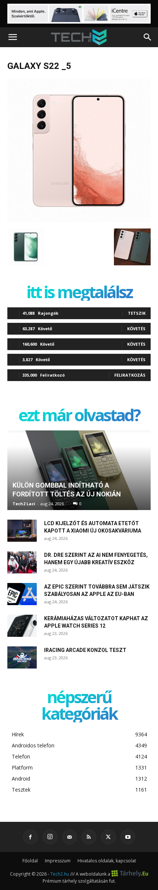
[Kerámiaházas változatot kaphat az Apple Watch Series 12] (22, 626)
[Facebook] (30, 837)
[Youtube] (128, 837)
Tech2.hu (59, 873)
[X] (108, 837)
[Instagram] (50, 837)
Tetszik (137, 313)
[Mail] (69, 837)
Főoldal (30, 861)
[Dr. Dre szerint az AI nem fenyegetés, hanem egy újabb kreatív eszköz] (22, 562)
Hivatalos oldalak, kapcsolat (107, 861)
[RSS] (89, 837)
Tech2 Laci (23, 503)
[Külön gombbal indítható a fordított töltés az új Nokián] (79, 470)
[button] (12, 37)
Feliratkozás (130, 375)
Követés (136, 328)
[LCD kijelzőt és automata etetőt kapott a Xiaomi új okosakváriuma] (22, 531)
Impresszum (58, 861)
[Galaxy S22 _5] (79, 221)
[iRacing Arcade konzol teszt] (22, 657)
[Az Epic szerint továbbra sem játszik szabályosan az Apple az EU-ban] (22, 594)
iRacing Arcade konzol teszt (85, 650)
